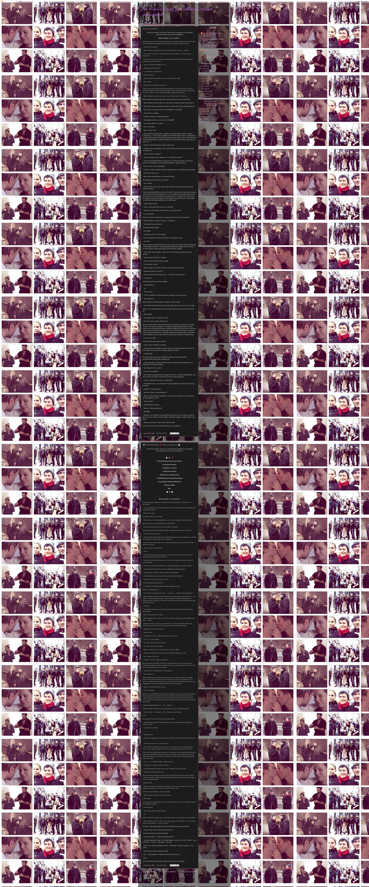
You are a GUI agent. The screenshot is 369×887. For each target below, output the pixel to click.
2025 (204, 68)
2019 (204, 121)
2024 (204, 109)
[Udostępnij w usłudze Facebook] (176, 433)
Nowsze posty (148, 872)
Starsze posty (191, 872)
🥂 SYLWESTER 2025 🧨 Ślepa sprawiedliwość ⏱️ (161, 445)
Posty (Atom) (154, 875)
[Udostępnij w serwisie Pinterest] (178, 433)
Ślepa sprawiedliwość (150, 29)
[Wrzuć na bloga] (173, 433)
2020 (204, 119)
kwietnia (207, 91)
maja (206, 88)
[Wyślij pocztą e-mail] (171, 433)
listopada (207, 73)
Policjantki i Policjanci (210, 45)
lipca (206, 83)
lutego (206, 96)
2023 (204, 111)
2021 (204, 116)
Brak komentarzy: (161, 433)
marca (206, 93)
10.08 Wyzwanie (207, 36)
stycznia (207, 99)
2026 (204, 66)
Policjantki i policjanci (210, 50)
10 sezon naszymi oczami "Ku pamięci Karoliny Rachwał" (211, 52)
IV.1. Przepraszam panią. (210, 47)
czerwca (207, 86)
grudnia (206, 71)
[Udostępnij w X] (174, 433)
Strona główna (170, 872)
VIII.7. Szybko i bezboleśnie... (211, 42)
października (208, 76)
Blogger (199, 883)
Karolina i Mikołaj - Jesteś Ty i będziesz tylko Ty (212, 33)
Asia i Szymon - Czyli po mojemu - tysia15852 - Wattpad (213, 56)
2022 (204, 114)
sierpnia (207, 81)
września (207, 78)
